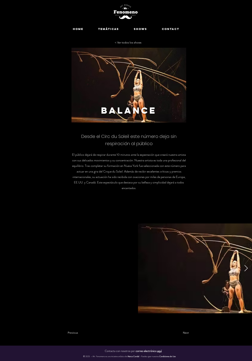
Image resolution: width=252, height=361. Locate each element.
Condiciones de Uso (167, 356)
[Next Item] (246, 268)
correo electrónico (149, 351)
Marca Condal (134, 356)
